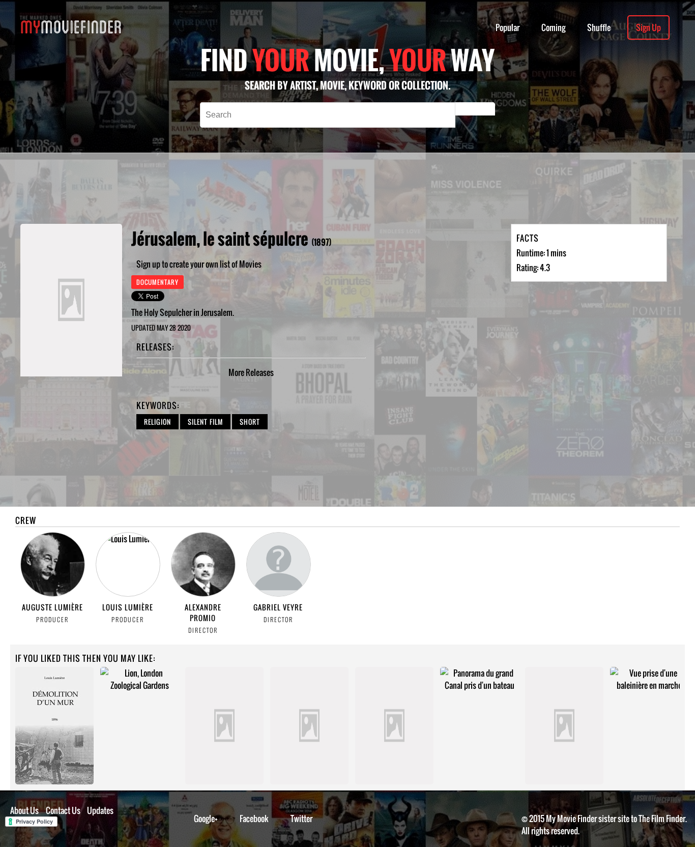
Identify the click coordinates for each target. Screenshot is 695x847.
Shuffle (599, 27)
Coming (553, 27)
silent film (205, 422)
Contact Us (63, 810)
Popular (507, 27)
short (250, 422)
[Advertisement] (330, 188)
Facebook (254, 818)
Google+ (206, 818)
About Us (24, 810)
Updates (100, 810)
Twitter (301, 818)
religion (157, 422)
